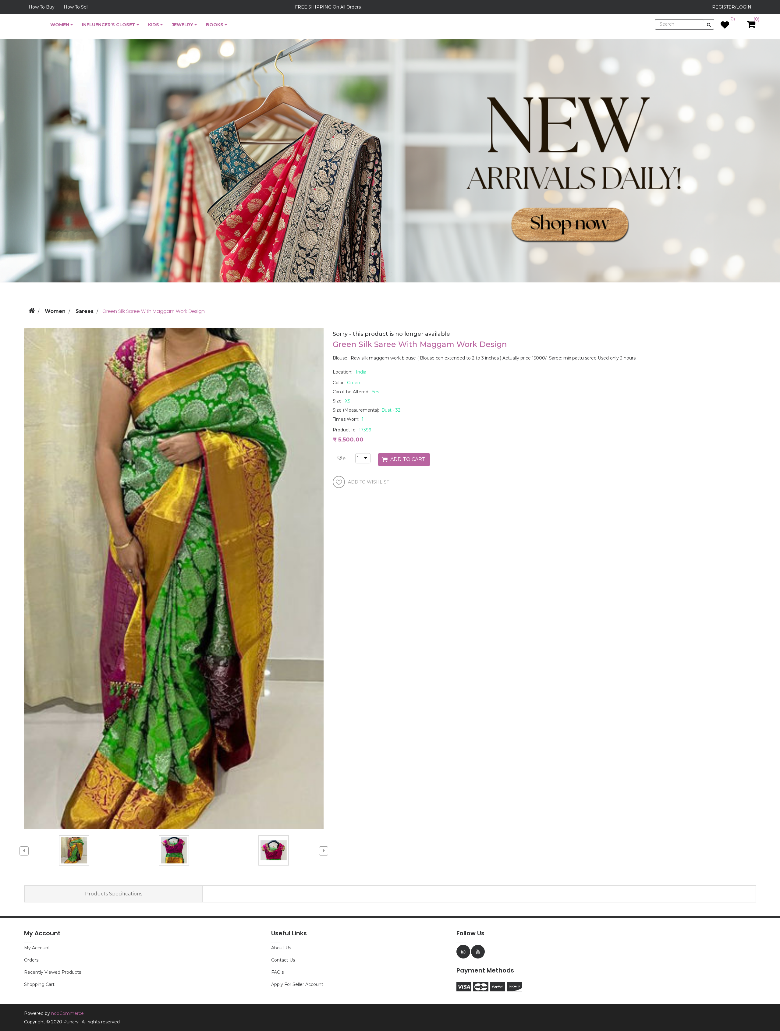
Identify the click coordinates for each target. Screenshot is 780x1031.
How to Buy (42, 7)
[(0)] (725, 26)
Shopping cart (39, 984)
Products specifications (113, 894)
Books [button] (215, 24)
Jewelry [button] (183, 24)
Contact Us (283, 960)
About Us (281, 948)
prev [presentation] (24, 851)
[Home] (32, 309)
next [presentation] (323, 851)
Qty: (339, 457)
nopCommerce (67, 1013)
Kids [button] (154, 24)
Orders (31, 960)
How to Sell (76, 7)
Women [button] (60, 24)
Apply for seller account (297, 984)
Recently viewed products (52, 972)
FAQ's (277, 972)
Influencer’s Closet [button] (109, 24)
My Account (37, 948)
